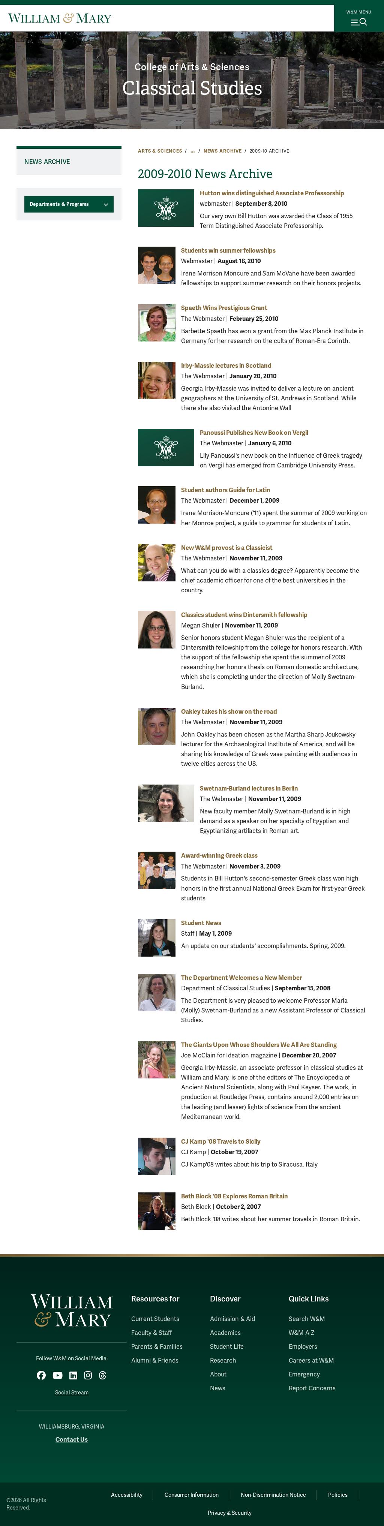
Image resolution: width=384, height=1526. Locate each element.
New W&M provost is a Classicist (227, 548)
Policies (338, 1495)
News (217, 1388)
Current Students (155, 1319)
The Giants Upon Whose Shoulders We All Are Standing (259, 1045)
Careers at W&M (311, 1360)
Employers (303, 1347)
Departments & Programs (59, 204)
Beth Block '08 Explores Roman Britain (234, 1196)
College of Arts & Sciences (192, 67)
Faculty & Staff (151, 1333)
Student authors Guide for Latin (225, 490)
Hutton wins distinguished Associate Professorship (272, 193)
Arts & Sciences (160, 151)
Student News (201, 923)
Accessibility (126, 1495)
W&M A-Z (302, 1333)
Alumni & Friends (154, 1360)
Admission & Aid (232, 1319)
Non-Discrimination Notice (273, 1495)
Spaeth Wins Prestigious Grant (224, 308)
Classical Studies (192, 88)
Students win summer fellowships (228, 251)
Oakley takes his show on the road (229, 712)
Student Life (227, 1347)
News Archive (223, 151)
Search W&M (307, 1319)
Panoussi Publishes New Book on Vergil (254, 433)
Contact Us (72, 1440)
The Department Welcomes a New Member (241, 978)
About (218, 1374)
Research (223, 1360)
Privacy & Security (230, 1513)
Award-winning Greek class (219, 856)
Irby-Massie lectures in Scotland (226, 366)
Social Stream (71, 1393)
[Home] (59, 17)
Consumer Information (192, 1495)
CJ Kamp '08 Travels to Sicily (221, 1142)
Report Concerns (312, 1388)
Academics (225, 1333)
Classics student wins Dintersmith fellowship (244, 615)
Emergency (304, 1374)
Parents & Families (157, 1347)
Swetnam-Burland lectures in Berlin (249, 788)
